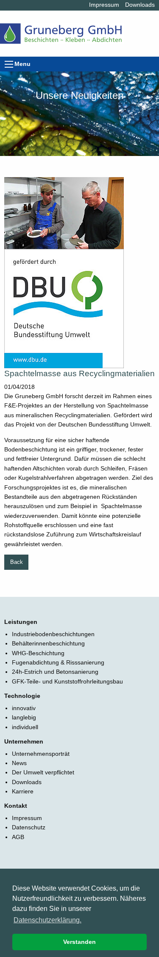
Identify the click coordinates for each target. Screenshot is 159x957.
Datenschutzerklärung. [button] (47, 920)
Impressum (104, 4)
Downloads (140, 4)
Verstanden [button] (79, 941)
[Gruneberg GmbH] (62, 27)
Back (16, 562)
